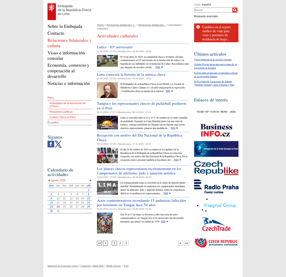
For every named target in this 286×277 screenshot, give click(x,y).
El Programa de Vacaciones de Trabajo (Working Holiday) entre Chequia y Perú (214, 83)
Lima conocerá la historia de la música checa (131, 74)
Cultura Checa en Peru (63, 117)
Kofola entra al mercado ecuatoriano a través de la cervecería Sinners (216, 74)
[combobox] (213, 10)
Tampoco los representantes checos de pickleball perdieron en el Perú (141, 105)
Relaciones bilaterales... (152, 25)
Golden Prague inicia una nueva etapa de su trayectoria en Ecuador (215, 66)
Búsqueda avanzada (206, 16)
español (206, 4)
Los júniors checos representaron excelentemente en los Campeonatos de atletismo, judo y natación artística (139, 171)
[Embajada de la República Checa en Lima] (69, 4)
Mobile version (113, 266)
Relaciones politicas (61, 111)
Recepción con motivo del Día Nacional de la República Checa (139, 137)
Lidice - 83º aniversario (115, 46)
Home (100, 25)
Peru (51, 97)
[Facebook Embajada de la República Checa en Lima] (51, 141)
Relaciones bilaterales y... (121, 25)
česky (197, 4)
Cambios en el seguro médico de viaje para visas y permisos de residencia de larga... (216, 33)
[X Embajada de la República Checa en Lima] (58, 141)
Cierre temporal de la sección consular (213, 59)
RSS (126, 266)
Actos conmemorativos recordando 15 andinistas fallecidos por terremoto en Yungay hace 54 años (141, 202)
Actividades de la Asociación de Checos (68, 105)
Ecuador (53, 122)
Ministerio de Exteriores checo (63, 266)
